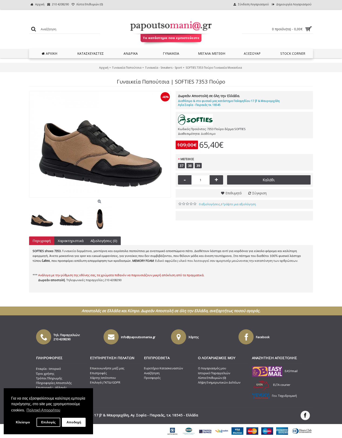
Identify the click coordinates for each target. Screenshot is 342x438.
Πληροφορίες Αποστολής (54, 383)
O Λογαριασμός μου (212, 368)
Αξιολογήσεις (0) (104, 240)
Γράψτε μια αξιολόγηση (239, 204)
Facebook (263, 337)
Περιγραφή (42, 240)
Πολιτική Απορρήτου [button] (43, 410)
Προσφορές (152, 378)
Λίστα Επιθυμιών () (212, 378)
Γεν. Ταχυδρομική (284, 396)
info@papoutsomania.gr (138, 337)
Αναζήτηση (152, 373)
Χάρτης (193, 337)
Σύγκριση (259, 193)
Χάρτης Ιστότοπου (103, 378)
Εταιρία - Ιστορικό (48, 369)
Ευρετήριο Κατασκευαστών (163, 368)
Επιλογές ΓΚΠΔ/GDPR (105, 382)
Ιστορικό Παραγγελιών (214, 373)
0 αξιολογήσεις (209, 204)
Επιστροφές (98, 373)
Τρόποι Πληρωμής (49, 378)
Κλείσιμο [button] (23, 422)
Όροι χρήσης (45, 373)
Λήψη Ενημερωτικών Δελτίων (219, 382)
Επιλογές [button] (48, 422)
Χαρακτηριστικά (71, 240)
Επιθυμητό (233, 193)
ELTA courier (281, 385)
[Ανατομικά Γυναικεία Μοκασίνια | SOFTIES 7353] (100, 144)
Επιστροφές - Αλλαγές (51, 387)
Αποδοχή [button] (74, 422)
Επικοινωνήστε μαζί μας (107, 368)
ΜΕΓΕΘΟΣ (187, 159)
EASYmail (291, 371)
